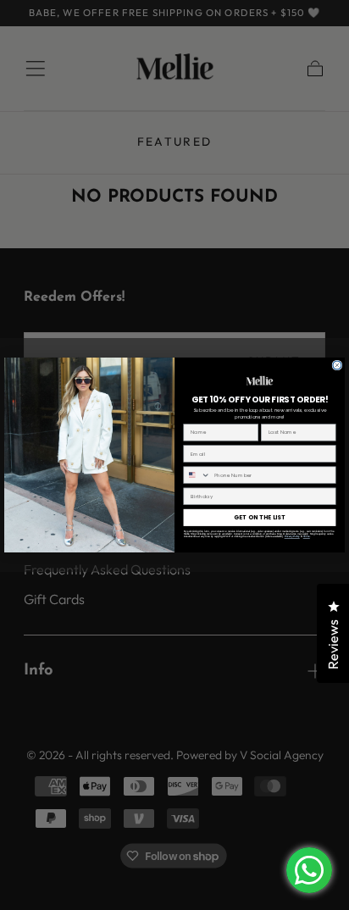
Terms (306, 536)
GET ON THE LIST (259, 517)
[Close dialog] (337, 365)
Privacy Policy (292, 536)
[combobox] (197, 475)
